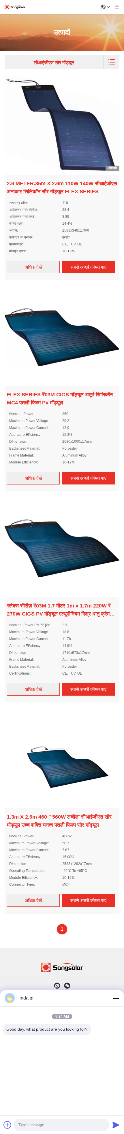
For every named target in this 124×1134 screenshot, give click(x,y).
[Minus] (115, 998)
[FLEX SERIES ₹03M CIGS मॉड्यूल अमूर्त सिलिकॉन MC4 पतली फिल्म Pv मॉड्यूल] (62, 336)
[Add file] (7, 1124)
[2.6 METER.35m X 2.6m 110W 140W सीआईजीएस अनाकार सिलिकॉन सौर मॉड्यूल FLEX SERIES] (62, 125)
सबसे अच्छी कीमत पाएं (88, 267)
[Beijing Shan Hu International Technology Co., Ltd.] (15, 7)
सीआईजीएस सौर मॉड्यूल (54, 62)
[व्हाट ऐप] (57, 985)
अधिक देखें (33, 267)
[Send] (116, 1124)
